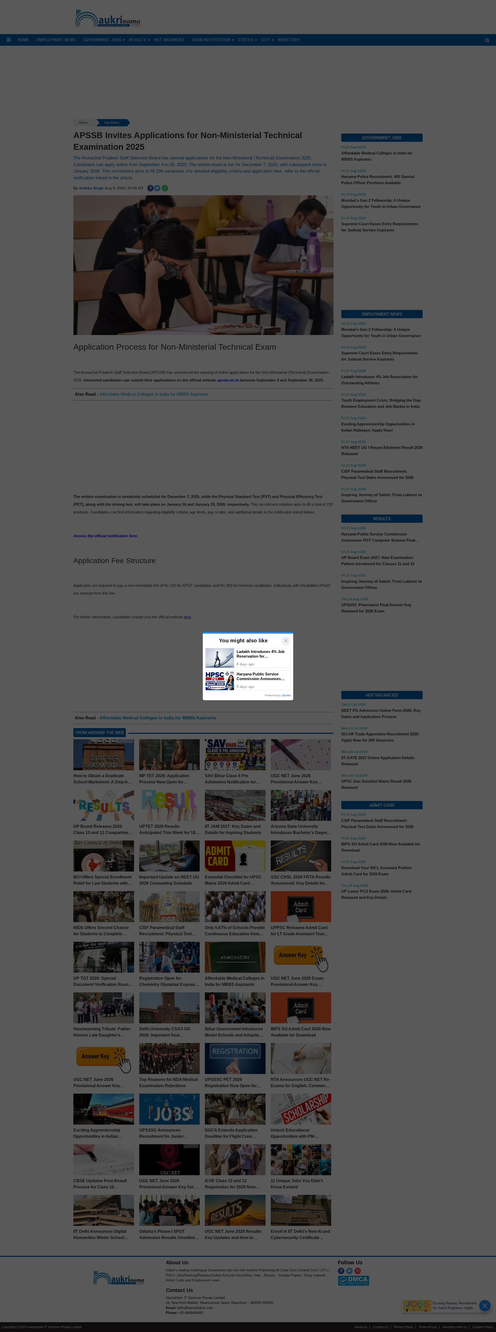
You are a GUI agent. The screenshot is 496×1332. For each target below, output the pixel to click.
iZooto (286, 695)
